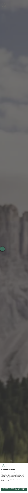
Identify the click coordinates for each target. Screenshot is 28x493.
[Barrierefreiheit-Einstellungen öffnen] (2, 248)
